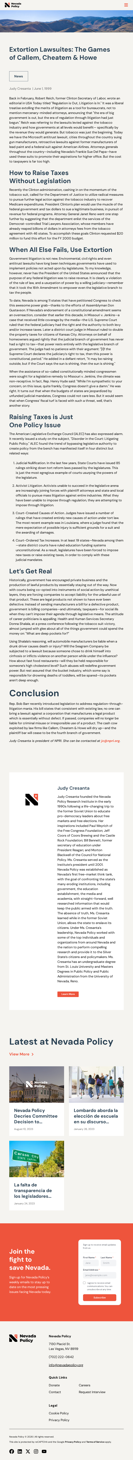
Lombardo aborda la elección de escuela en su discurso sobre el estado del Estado (96, 1121)
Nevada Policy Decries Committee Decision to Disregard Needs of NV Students (36, 1121)
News (18, 76)
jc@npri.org (110, 741)
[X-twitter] (27, 1451)
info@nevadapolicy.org (66, 1365)
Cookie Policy (59, 1413)
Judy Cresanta (20, 88)
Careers (84, 1385)
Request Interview (92, 1392)
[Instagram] (36, 1451)
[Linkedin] (19, 1451)
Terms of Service (95, 1441)
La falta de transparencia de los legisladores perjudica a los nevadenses (33, 1196)
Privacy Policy (59, 1420)
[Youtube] (44, 1451)
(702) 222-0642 (61, 1357)
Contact (55, 1392)
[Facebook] (11, 1451)
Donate (54, 1385)
